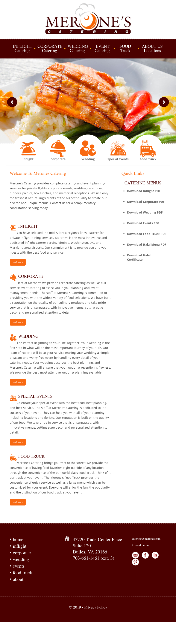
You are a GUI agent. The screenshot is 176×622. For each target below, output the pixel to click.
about (18, 579)
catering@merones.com (146, 539)
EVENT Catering (101, 48)
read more (18, 262)
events (19, 566)
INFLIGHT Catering (22, 48)
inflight (19, 546)
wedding (21, 559)
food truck (22, 572)
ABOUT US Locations (152, 48)
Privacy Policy (95, 607)
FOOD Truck (125, 48)
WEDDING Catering (78, 48)
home (18, 539)
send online (142, 545)
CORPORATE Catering (50, 48)
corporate (22, 552)
